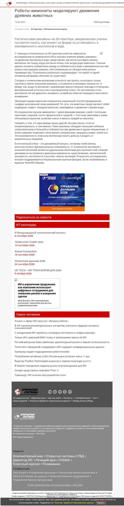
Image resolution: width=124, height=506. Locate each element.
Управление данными (42, 472)
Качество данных (36, 476)
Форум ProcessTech (26, 251)
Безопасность (85, 3)
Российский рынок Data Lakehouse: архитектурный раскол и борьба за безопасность (62, 342)
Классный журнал (26, 464)
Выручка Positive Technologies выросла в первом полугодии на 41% (53, 361)
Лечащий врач (46, 460)
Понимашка (51, 464)
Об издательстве (21, 398)
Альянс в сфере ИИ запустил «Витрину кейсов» (42, 321)
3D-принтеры (36, 29)
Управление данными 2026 (30, 261)
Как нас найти (54, 398)
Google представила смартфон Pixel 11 (37, 370)
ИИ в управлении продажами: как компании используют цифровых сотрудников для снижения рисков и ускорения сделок (37, 290)
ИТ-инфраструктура (71, 3)
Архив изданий (20, 401)
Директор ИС (111, 3)
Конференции (21, 3)
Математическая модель (55, 29)
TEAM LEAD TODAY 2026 (29, 242)
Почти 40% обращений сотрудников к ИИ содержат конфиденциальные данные (59, 347)
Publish (64, 460)
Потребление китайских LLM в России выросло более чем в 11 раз (52, 356)
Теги (95, 398)
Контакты (68, 398)
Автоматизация (98, 3)
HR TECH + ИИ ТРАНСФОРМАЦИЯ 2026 (38, 270)
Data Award (19, 472)
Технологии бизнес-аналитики (76, 472)
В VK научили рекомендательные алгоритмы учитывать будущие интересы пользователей (57, 327)
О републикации (82, 398)
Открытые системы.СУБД (65, 456)
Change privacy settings (83, 401)
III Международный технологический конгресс (40, 232)
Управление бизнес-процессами (32, 479)
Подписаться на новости (33, 217)
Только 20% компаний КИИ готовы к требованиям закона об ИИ (50, 337)
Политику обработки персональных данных (74, 503)
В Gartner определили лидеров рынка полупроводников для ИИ (50, 365)
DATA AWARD (51, 3)
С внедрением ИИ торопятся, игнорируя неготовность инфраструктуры (55, 332)
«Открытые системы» (37, 3)
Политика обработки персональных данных (49, 401)
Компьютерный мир (28, 456)
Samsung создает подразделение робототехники (42, 351)
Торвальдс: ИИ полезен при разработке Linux (40, 375)
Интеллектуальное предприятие (69, 476)
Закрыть (101, 503)
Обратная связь (38, 398)
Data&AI (59, 3)
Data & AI (18, 476)
